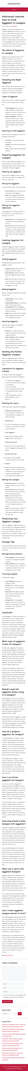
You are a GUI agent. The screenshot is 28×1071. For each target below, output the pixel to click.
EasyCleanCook (14, 4)
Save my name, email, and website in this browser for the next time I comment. (15, 996)
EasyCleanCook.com (16, 1066)
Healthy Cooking (8, 955)
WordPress (9, 1068)
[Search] (20, 1013)
